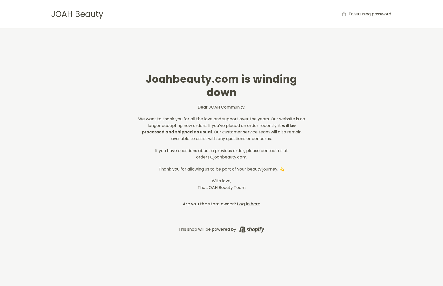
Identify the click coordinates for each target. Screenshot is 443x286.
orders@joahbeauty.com (221, 157)
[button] (367, 14)
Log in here (248, 204)
